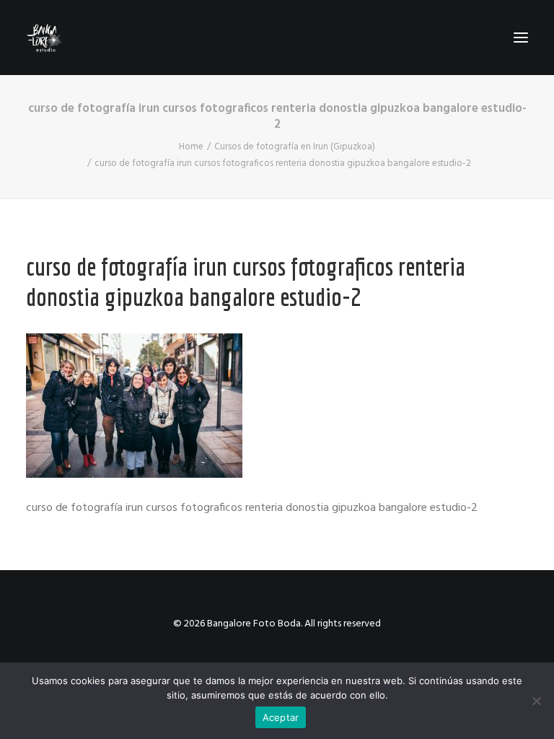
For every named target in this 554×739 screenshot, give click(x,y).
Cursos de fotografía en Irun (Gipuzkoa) (294, 146)
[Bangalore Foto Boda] (44, 37)
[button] (521, 37)
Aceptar (281, 717)
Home (191, 146)
